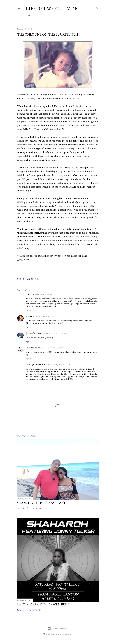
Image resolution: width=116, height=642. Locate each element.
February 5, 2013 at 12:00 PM (55, 333)
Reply (28, 310)
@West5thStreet (34, 333)
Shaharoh (30, 316)
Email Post (33, 278)
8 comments (34, 508)
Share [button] (20, 278)
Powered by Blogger (60, 628)
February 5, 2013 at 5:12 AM (46, 294)
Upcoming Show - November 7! (44, 604)
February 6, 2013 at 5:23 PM (53, 348)
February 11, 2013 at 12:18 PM (59, 365)
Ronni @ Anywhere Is (36, 364)
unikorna (30, 294)
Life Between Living (53, 8)
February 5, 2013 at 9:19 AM (47, 316)
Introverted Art (33, 347)
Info (29, 15)
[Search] (97, 8)
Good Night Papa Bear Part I (42, 502)
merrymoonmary (65, 634)
